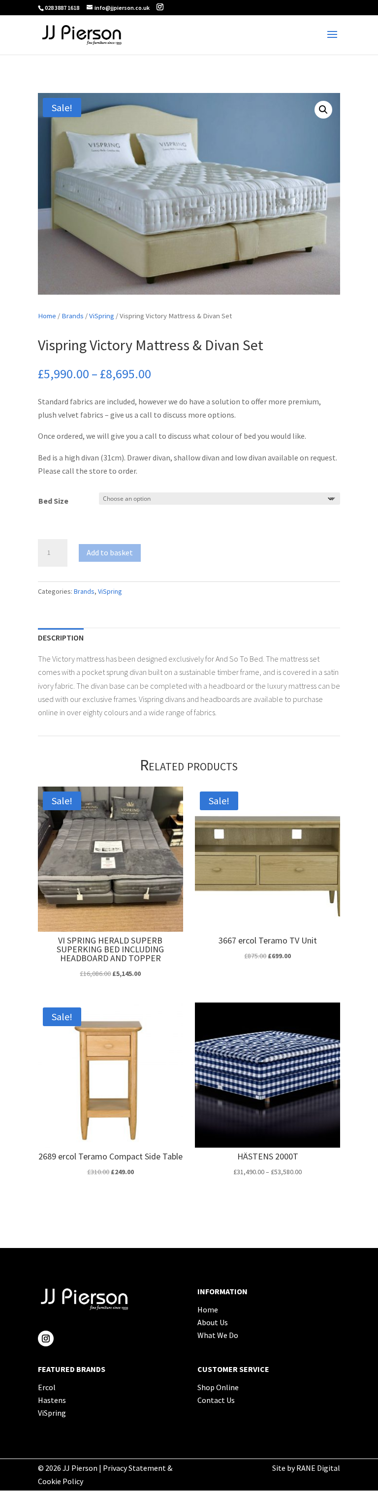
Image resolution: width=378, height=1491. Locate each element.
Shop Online (218, 1387)
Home (47, 315)
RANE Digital (318, 1468)
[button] (323, 110)
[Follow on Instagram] (46, 1338)
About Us (212, 1322)
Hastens (52, 1400)
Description (61, 637)
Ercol (47, 1387)
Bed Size (53, 501)
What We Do (217, 1335)
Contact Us (216, 1400)
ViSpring (101, 315)
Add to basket (110, 552)
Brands (73, 315)
